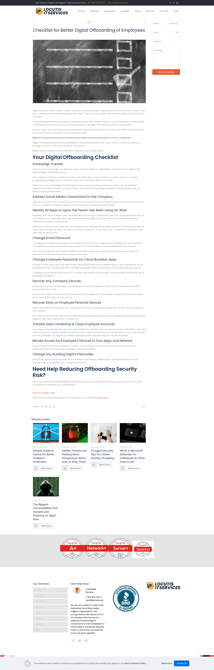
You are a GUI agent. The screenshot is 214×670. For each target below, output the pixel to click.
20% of (36, 137)
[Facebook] (170, 2)
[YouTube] (174, 2)
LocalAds (38, 607)
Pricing (37, 590)
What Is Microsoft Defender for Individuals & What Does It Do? (132, 456)
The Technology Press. (98, 397)
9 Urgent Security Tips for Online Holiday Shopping (102, 454)
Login (36, 630)
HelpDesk (39, 595)
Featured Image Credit (44, 392)
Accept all (182, 663)
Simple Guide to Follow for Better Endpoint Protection (43, 456)
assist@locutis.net (119, 2)
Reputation (39, 601)
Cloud (37, 612)
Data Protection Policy (135, 663)
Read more (166, 663)
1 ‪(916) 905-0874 (98, 2)
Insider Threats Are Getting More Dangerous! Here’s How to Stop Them (74, 456)
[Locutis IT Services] (51, 11)
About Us (38, 618)
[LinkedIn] (177, 2)
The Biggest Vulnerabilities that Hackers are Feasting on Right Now (45, 512)
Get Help (38, 624)
